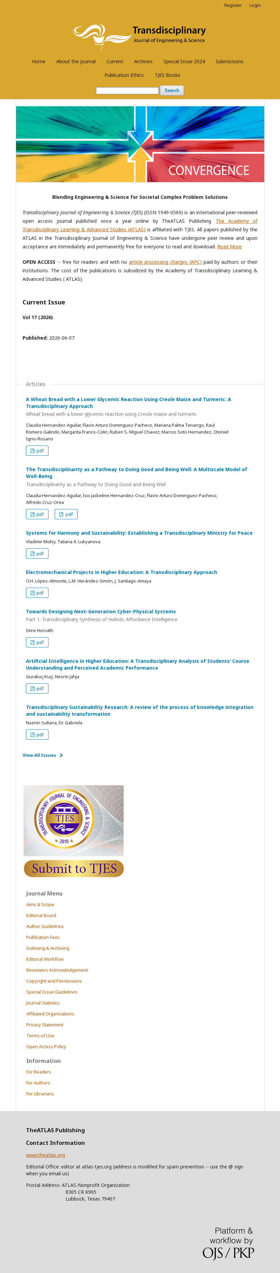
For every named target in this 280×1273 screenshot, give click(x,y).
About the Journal (76, 61)
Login (255, 5)
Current (115, 61)
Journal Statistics (43, 1003)
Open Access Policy (46, 1046)
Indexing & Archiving (47, 948)
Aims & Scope (40, 904)
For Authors (38, 1083)
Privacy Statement (44, 1025)
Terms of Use (40, 1035)
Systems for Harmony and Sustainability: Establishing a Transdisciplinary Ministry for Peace (139, 533)
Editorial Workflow (45, 959)
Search (172, 90)
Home (38, 61)
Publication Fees (43, 937)
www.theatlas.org (45, 1155)
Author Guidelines (45, 926)
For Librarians (40, 1094)
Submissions (229, 61)
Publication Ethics (124, 75)
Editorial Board (41, 915)
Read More (229, 246)
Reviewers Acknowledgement (57, 970)
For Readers (38, 1072)
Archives (143, 61)
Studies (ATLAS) (127, 229)
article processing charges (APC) (165, 262)
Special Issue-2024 (184, 61)
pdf (40, 451)
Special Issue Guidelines (52, 992)
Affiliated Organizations (50, 1014)
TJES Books (167, 75)
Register (233, 5)
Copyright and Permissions (54, 981)
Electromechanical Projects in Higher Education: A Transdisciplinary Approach (121, 572)
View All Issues (39, 755)
